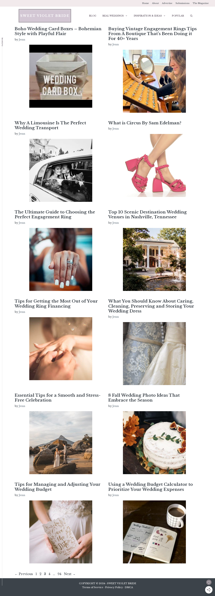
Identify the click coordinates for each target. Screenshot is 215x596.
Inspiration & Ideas (148, 15)
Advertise (167, 3)
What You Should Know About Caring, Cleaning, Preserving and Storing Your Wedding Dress (151, 306)
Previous (24, 574)
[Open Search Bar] (191, 15)
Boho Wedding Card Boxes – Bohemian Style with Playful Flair (58, 31)
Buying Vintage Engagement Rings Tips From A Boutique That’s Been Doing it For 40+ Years (152, 33)
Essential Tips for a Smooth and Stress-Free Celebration (58, 398)
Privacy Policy (114, 587)
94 (59, 574)
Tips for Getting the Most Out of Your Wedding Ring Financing (56, 304)
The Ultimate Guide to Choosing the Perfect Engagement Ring (55, 214)
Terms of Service (92, 587)
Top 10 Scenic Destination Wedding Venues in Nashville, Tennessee (147, 214)
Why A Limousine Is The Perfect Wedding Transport (50, 125)
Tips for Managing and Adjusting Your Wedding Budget (57, 487)
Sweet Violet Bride (44, 16)
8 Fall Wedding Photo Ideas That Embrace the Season (144, 398)
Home (145, 3)
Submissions (182, 3)
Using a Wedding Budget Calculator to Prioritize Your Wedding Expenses (150, 487)
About (155, 3)
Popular (178, 15)
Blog (92, 15)
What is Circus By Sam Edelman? (144, 122)
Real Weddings (113, 15)
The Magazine (201, 3)
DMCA (129, 587)
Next (70, 574)
